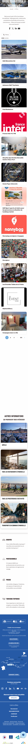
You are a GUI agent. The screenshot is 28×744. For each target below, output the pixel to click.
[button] (18, 5)
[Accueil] (8, 6)
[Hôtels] (9, 6)
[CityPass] (10, 6)
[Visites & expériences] (11, 6)
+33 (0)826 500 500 (13, 643)
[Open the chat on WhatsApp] (23, 735)
